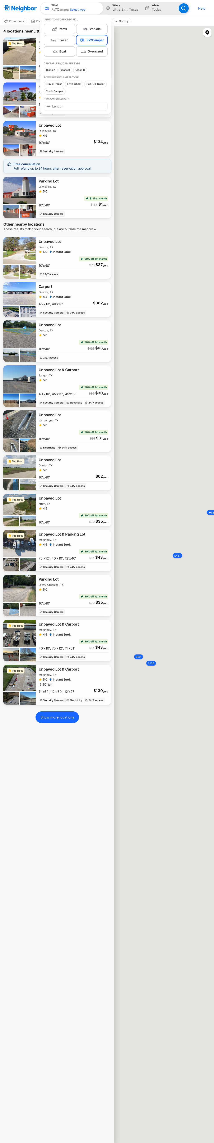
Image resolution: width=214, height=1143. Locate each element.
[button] (71, 8)
